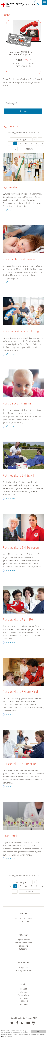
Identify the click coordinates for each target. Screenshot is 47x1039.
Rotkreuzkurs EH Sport (18, 475)
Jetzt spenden (23, 921)
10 (14, 148)
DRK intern (23, 1004)
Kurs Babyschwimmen (18, 403)
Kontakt (23, 988)
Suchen (23, 111)
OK (38, 1031)
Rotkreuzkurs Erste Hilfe (19, 764)
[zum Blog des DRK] (33, 1023)
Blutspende (10, 836)
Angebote (23, 967)
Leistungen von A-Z (23, 970)
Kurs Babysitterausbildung (21, 331)
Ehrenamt (23, 945)
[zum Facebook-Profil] (11, 1023)
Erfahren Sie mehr (6, 1037)
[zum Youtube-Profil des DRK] (28, 1023)
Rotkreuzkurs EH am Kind (20, 692)
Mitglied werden (24, 939)
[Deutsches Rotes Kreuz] (7, 5)
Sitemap (23, 992)
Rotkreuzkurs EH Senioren (21, 548)
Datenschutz (23, 995)
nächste (29, 148)
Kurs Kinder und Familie (19, 259)
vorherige (21, 139)
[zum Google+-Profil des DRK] (22, 1023)
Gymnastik (10, 187)
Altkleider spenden (23, 918)
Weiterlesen (11, 210)
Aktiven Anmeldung (23, 942)
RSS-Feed (23, 1001)
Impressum (23, 998)
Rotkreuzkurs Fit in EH (18, 620)
